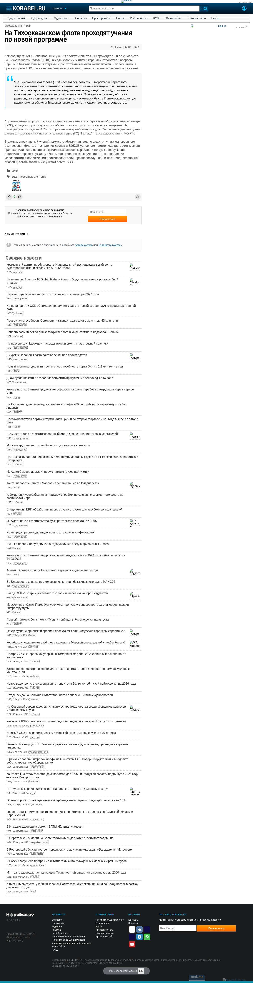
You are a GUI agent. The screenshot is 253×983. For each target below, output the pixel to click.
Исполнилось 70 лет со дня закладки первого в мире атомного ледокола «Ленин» (62, 332)
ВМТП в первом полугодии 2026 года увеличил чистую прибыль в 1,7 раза (57, 543)
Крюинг (99, 926)
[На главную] (25, 8)
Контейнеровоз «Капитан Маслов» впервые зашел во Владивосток (52, 483)
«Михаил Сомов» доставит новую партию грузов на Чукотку (47, 471)
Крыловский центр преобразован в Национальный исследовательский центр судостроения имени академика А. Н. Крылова (59, 266)
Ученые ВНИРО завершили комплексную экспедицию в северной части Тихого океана (66, 721)
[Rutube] (147, 929)
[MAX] (132, 936)
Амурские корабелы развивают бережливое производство (46, 355)
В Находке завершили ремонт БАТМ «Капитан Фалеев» (44, 826)
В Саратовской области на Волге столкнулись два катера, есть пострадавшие (60, 838)
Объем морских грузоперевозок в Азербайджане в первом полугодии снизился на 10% (66, 800)
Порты (120, 18)
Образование (173, 18)
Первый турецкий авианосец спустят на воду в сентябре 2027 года (52, 294)
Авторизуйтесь (84, 244)
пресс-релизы (20, 359)
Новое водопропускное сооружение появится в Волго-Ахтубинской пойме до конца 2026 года (71, 683)
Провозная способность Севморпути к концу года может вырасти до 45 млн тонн (62, 320)
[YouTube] (132, 944)
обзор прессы (21, 563)
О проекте (57, 920)
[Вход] (244, 9)
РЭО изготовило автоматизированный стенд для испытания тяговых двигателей (62, 433)
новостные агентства (32, 176)
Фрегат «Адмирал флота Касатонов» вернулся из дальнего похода (52, 570)
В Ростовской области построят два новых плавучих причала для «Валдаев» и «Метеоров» (69, 849)
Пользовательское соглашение (68, 936)
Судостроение (16, 18)
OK (141, 970)
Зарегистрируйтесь (110, 244)
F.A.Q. (55, 950)
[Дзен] (132, 929)
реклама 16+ (244, 2)
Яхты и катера (196, 18)
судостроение (21, 298)
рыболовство (37, 725)
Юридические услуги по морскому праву (18, 939)
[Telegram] (139, 936)
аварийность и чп (39, 752)
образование (20, 348)
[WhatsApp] (147, 936)
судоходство (20, 325)
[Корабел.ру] (20, 915)
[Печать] (138, 197)
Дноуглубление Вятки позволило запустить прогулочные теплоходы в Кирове (59, 378)
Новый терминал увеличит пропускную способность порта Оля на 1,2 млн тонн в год (64, 366)
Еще (214, 18)
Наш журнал (58, 923)
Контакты (133, 920)
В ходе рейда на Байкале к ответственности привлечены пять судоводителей (59, 695)
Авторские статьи (105, 930)
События (81, 18)
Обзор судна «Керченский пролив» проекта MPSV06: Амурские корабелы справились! (65, 631)
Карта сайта (58, 946)
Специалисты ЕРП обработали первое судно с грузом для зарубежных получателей (64, 509)
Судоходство (39, 18)
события (17, 272)
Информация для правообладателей (71, 943)
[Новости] (16, 185)
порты (17, 371)
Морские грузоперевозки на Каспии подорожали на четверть (48, 445)
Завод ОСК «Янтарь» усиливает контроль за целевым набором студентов (57, 593)
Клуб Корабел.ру (60, 933)
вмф (28, 25)
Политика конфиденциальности (69, 940)
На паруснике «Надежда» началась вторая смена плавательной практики (57, 343)
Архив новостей (104, 936)
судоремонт (36, 831)
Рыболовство (138, 18)
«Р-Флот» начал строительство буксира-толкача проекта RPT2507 (51, 521)
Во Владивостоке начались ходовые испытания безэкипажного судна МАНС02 (60, 581)
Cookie (133, 970)
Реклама (56, 930)
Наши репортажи (105, 933)
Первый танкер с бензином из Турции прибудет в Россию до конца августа (57, 619)
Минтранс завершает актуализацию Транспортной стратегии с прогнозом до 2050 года (66, 872)
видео (33, 635)
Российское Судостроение (110, 920)
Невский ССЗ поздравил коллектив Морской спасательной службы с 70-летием (61, 732)
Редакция (57, 926)
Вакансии (133, 923)
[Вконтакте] (139, 929)
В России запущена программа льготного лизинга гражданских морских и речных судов (66, 861)
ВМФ (156, 18)
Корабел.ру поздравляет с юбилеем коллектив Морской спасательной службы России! (65, 642)
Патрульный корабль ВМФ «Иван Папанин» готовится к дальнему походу (57, 788)
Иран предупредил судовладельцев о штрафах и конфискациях (50, 532)
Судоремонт (62, 18)
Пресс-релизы (101, 18)
